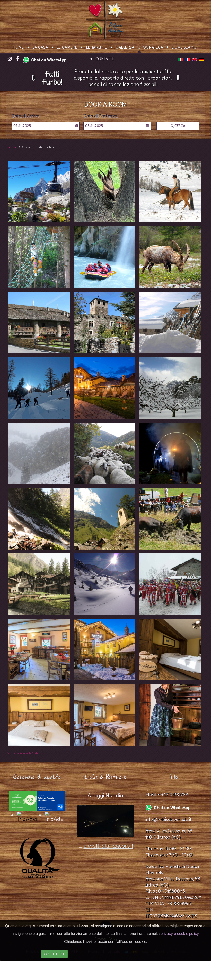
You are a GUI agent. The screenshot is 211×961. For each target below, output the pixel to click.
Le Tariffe (96, 47)
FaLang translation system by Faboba (22, 753)
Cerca (179, 126)
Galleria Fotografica (139, 47)
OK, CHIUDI (54, 954)
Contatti (104, 58)
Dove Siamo (184, 47)
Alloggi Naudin (105, 795)
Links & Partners (105, 777)
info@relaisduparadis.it (168, 819)
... (105, 845)
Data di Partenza (100, 116)
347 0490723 (174, 794)
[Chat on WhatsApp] (45, 58)
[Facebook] (17, 59)
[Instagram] (9, 59)
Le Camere (67, 47)
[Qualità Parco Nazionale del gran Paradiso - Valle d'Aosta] (37, 854)
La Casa (40, 47)
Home (18, 47)
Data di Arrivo (25, 116)
